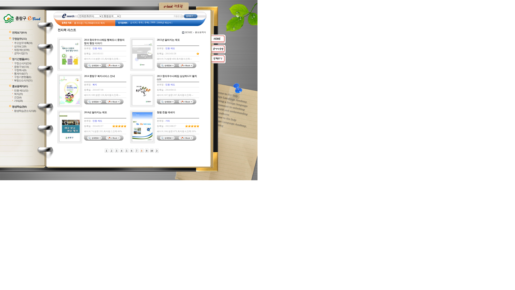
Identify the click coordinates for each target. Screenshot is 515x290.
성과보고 (20, 46)
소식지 (133, 23)
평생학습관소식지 (25, 110)
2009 (152, 22)
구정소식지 (22, 63)
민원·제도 (21, 90)
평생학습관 (19, 106)
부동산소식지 (23, 80)
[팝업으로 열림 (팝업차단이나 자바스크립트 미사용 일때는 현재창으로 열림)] (114, 67)
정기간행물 (20, 59)
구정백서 (20, 70)
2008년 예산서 (164, 23)
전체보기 (19, 32)
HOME (188, 32)
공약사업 (20, 53)
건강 (17, 97)
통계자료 (20, 73)
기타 (18, 100)
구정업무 (19, 38)
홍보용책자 (20, 86)
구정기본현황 (22, 77)
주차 (140, 23)
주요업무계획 (23, 43)
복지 (18, 93)
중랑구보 (21, 66)
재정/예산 (21, 49)
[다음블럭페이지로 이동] (156, 150)
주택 (146, 23)
